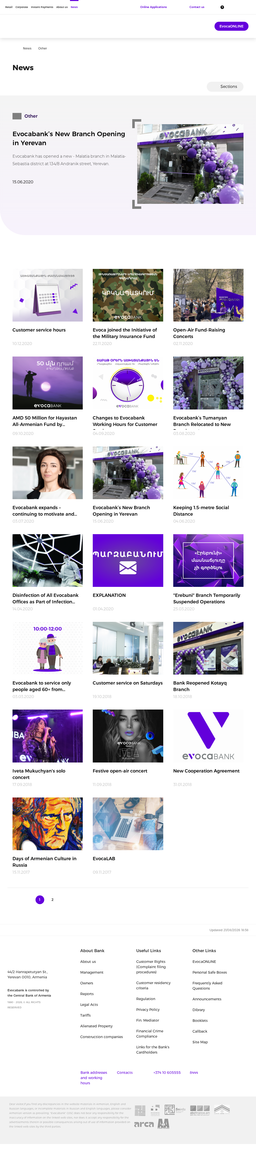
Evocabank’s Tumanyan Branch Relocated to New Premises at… (202, 422)
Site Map (200, 1042)
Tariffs (85, 1015)
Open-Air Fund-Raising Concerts (199, 333)
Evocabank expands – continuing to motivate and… (44, 511)
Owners (86, 983)
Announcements (206, 999)
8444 (194, 1072)
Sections (228, 86)
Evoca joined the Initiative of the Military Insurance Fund (125, 333)
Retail (8, 7)
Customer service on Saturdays (128, 683)
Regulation (145, 999)
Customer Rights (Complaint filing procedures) (151, 966)
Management (92, 972)
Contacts (124, 1072)
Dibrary (198, 1010)
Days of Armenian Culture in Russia (44, 862)
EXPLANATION (109, 595)
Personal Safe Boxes (209, 972)
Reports (87, 994)
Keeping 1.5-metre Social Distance (201, 511)
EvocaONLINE (232, 26)
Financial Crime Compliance (149, 1034)
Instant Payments (42, 7)
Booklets (200, 1020)
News (74, 7)
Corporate (22, 7)
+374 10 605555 (167, 1072)
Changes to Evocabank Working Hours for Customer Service (125, 422)
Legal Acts (89, 1004)
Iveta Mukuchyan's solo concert (38, 774)
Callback (199, 1031)
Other (31, 116)
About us (62, 7)
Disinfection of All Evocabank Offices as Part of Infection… (45, 599)
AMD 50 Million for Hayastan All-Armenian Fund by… (44, 421)
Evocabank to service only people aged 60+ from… (41, 686)
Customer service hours (39, 330)
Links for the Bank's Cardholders (152, 1050)
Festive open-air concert (120, 771)
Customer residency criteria (153, 985)
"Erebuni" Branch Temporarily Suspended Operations (206, 599)
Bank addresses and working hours (93, 1077)
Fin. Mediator (147, 1020)
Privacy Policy (148, 1009)
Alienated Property (96, 1026)
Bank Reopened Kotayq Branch (200, 686)
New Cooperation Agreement (206, 771)
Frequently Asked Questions (207, 986)
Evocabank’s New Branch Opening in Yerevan (68, 138)
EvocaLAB (104, 858)
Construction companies (101, 1037)
